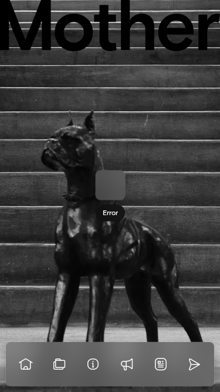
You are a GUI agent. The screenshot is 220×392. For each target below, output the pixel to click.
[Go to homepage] (26, 364)
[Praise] (127, 364)
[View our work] (60, 364)
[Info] (93, 364)
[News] (161, 364)
